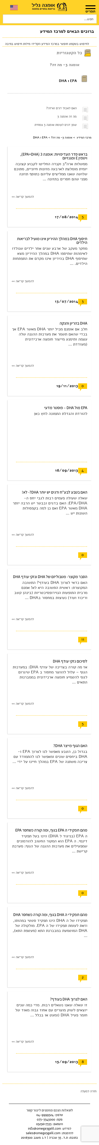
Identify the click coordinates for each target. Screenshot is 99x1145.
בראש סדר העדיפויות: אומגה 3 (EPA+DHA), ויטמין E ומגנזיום (53, 156)
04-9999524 (45, 1115)
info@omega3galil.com (44, 1128)
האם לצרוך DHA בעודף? (68, 999)
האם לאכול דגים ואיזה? (61, 108)
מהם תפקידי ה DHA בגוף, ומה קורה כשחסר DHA (50, 914)
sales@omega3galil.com (43, 1133)
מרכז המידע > (81, 137)
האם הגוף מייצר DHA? (70, 745)
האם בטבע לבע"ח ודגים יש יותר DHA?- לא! (54, 492)
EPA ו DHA (68, 80)
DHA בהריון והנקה (73, 323)
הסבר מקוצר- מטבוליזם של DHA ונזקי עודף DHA (50, 576)
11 (82, 639)
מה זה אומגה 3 (67, 116)
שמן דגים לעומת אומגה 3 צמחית (56, 125)
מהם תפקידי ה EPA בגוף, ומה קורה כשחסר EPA (51, 830)
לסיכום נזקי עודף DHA (70, 661)
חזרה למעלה (88, 1091)
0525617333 (44, 1124)
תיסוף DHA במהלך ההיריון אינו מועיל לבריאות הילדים (52, 240)
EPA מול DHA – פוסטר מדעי (65, 407)
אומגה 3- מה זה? (64, 65)
